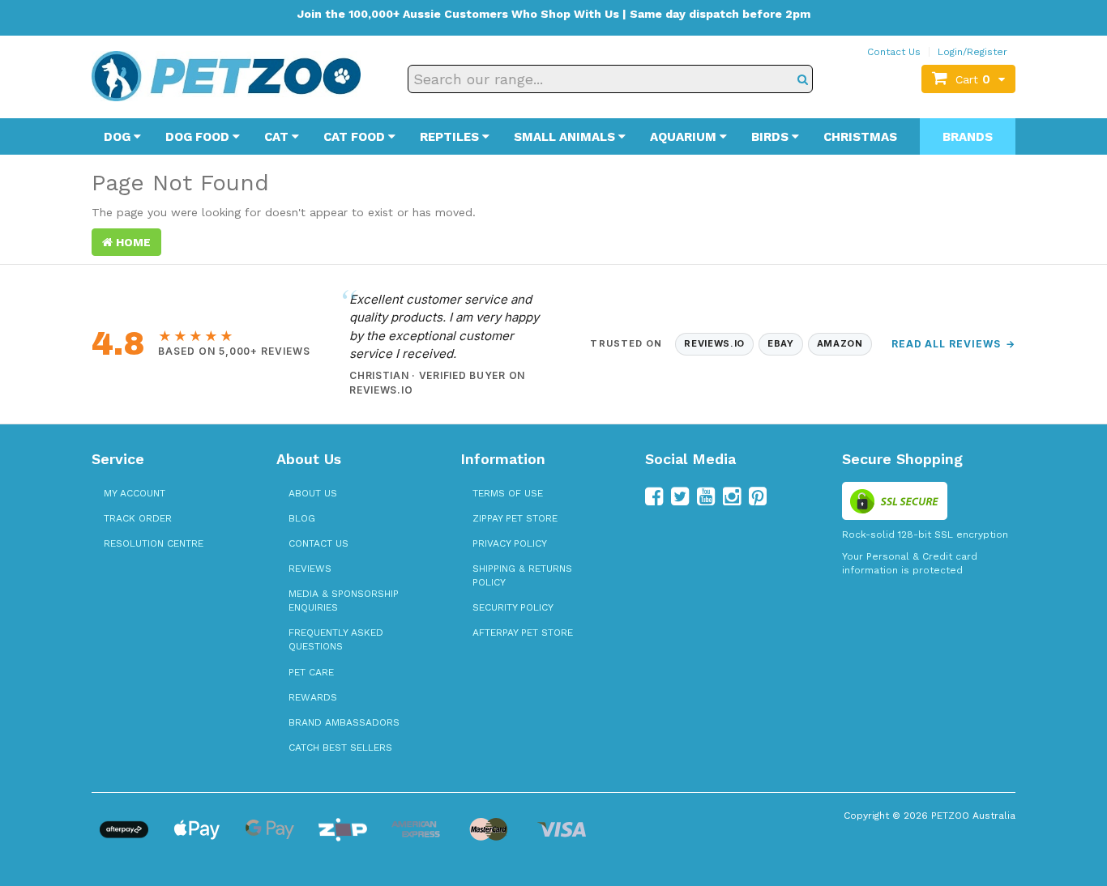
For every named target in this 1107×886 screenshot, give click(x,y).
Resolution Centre (153, 543)
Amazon (840, 343)
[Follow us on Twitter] (680, 496)
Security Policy (513, 607)
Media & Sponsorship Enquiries (344, 600)
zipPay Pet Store (515, 518)
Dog (119, 137)
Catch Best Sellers (340, 747)
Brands (967, 137)
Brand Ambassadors (344, 722)
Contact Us (894, 52)
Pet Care (311, 672)
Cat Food (355, 137)
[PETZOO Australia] (226, 75)
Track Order (138, 518)
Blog (302, 518)
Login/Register (972, 52)
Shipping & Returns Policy (522, 575)
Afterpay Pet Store (522, 632)
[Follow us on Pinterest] (758, 496)
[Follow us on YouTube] (706, 496)
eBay (780, 343)
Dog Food (199, 137)
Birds (771, 137)
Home (132, 242)
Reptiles (451, 137)
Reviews (310, 568)
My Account (134, 493)
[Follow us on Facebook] (654, 496)
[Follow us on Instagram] (732, 496)
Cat (278, 137)
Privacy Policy (509, 543)
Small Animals (566, 137)
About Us (313, 493)
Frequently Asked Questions (336, 639)
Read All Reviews (953, 344)
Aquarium (685, 137)
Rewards (313, 697)
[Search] (803, 79)
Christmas (860, 137)
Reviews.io (714, 343)
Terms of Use (507, 493)
